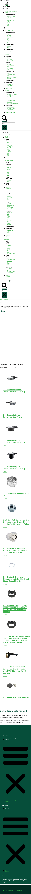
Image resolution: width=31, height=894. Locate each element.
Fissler (8, 34)
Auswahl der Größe (12, 94)
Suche (5, 121)
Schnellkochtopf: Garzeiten (11, 101)
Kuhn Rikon (10, 37)
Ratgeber (6, 90)
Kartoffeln (9, 59)
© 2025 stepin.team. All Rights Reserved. (12, 890)
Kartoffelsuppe (10, 65)
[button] (5, 8)
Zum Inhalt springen (5, 0)
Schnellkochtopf (8, 30)
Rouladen (9, 73)
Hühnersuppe (10, 67)
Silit (8, 38)
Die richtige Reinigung (12, 103)
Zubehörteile (10, 109)
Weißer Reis (10, 60)
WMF (8, 25)
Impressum (7, 739)
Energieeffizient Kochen (10, 11)
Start (1, 299)
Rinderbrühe (10, 69)
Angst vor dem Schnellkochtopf (11, 96)
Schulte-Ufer (10, 22)
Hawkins (9, 35)
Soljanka (9, 64)
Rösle (8, 21)
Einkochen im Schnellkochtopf (11, 107)
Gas (8, 47)
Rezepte (6, 54)
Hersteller (5, 299)
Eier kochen (10, 57)
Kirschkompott (10, 84)
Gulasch (9, 78)
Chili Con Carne (11, 74)
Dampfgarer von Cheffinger (11, 17)
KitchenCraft (10, 18)
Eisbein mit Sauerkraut (12, 76)
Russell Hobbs (10, 20)
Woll (8, 42)
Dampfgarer (7, 12)
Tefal (8, 24)
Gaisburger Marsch (12, 77)
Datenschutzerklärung (10, 738)
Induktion (9, 46)
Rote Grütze (10, 85)
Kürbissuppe (10, 68)
